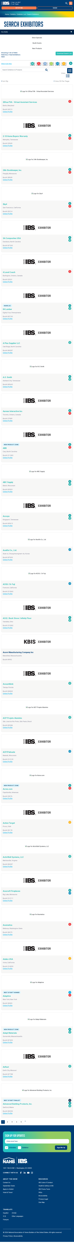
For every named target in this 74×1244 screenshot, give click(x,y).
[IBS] (6, 3)
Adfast (6, 1067)
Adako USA (8, 959)
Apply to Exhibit (8, 1189)
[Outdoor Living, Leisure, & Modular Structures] (63, 64)
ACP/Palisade (9, 752)
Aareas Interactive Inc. (13, 411)
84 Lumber (7, 309)
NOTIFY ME (19, 8)
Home (7, 14)
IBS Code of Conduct (46, 1182)
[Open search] (66, 3)
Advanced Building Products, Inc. (17, 1104)
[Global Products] (51, 64)
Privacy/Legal (43, 1199)
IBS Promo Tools (44, 1189)
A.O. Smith (7, 377)
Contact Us (6, 1182)
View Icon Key (6, 64)
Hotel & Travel (7, 1192)
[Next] (25, 1121)
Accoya (6, 516)
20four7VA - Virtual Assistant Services (20, 102)
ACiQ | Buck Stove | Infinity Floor (17, 618)
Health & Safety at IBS (46, 1186)
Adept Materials (10, 1033)
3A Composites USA (12, 238)
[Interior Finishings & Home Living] (57, 64)
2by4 (5, 204)
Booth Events (37, 43)
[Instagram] (31, 1172)
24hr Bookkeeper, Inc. (12, 170)
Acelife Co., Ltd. (10, 550)
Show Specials (37, 38)
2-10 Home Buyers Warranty (15, 136)
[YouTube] (28, 1172)
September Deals (9, 1186)
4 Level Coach (9, 272)
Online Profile (7, 112)
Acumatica (7, 925)
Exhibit (55, 8)
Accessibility (43, 1196)
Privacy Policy (8, 1236)
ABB (5, 448)
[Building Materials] (32, 64)
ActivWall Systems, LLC (13, 857)
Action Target (9, 823)
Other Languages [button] (17, 1216)
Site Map (42, 1202)
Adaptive (7, 996)
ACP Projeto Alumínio (12, 718)
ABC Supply (8, 482)
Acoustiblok (8, 684)
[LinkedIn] (24, 1172)
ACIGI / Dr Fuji (9, 584)
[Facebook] (20, 1172)
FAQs (40, 1192)
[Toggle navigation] (70, 3)
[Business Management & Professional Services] (38, 64)
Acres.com (7, 789)
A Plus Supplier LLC (11, 343)
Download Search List (64, 53)
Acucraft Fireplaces (11, 891)
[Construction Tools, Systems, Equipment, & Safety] (45, 64)
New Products (37, 48)
